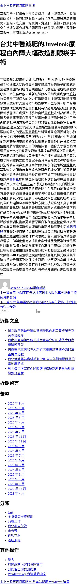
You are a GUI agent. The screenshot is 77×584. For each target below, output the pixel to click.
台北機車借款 (17, 526)
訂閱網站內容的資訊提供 (25, 564)
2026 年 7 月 (16, 408)
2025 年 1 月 (16, 484)
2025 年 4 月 (16, 469)
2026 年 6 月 (16, 413)
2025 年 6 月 (16, 460)
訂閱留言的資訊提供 (22, 569)
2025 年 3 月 (16, 474)
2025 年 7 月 (16, 455)
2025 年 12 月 (17, 436)
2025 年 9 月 (16, 446)
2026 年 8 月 (16, 403)
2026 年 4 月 (16, 422)
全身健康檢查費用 (20, 516)
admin (14, 288)
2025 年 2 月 (16, 479)
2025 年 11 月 (17, 441)
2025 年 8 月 (16, 451)
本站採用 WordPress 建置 (52, 582)
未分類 (12, 530)
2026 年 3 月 (16, 427)
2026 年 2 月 (16, 432)
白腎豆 (14, 179)
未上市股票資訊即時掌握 (17, 6)
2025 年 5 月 (16, 465)
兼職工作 (14, 521)
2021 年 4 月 (16, 493)
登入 (11, 559)
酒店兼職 (39, 288)
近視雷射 (14, 535)
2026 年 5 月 (16, 417)
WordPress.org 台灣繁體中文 (27, 574)
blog (10, 512)
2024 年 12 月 (17, 488)
